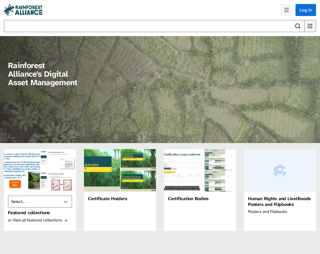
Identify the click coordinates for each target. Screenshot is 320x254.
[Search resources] (297, 26)
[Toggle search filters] (310, 26)
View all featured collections (38, 220)
